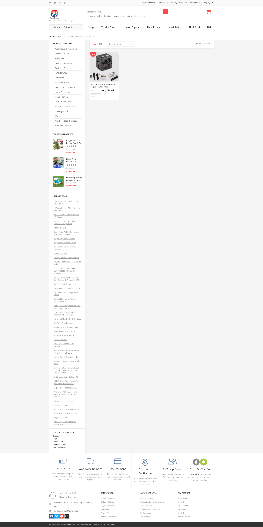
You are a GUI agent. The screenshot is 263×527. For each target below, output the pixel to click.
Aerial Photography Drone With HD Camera (66, 215)
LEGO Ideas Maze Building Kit (66, 377)
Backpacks (59, 58)
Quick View (115, 56)
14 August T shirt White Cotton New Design (66, 202)
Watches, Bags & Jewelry (66, 121)
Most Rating (175, 27)
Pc (61, 387)
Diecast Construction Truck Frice (67, 288)
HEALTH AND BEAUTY (65, 87)
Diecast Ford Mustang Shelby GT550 (66, 293)
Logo (56, 387)
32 (206, 44)
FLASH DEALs (61, 73)
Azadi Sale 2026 (60, 227)
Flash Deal (194, 27)
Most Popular (132, 27)
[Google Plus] (59, 2)
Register (56, 436)
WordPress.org (59, 447)
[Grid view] (94, 44)
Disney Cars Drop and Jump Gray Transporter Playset (67, 306)
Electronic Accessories (65, 63)
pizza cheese (67, 401)
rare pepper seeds (61, 405)
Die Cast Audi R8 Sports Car (65, 284)
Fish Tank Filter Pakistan (64, 323)
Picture (56, 401)
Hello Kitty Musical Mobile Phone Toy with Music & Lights (67, 351)
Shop (91, 27)
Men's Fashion (61, 97)
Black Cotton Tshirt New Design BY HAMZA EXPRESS (66, 233)
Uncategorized (61, 111)
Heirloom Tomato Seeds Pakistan (64, 344)
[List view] (100, 44)
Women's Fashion (63, 125)
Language (207, 3)
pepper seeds (71, 387)
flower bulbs (59, 327)
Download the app (196, 474)
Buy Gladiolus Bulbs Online (65, 242)
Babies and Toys (62, 53)
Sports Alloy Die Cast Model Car (67, 409)
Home (52, 36)
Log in (55, 438)
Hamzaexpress (109, 524)
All (209, 44)
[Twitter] (51, 2)
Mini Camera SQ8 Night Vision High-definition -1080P (103, 85)
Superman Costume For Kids (65, 413)
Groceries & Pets (62, 82)
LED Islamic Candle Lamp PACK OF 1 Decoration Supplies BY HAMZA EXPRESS (66, 370)
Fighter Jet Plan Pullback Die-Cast (67, 319)
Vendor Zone (108, 27)
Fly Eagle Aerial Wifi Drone (64, 331)
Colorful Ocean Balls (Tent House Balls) (67, 262)
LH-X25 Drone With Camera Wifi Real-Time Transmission (67, 382)
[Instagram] (64, 2)
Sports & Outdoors (63, 101)
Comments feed (59, 444)
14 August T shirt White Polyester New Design (67, 209)
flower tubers (72, 327)
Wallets (58, 116)
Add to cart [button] (115, 63)
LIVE (209, 27)
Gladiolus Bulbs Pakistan (64, 335)
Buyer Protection (148, 3)
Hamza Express (60, 339)
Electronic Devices (65, 36)
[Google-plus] (61, 516)
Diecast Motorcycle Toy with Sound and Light (65, 300)
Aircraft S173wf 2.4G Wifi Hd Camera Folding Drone (65, 222)
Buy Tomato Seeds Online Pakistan (64, 248)
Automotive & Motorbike (66, 49)
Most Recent (154, 27)
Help (160, 3)
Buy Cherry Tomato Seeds (64, 238)
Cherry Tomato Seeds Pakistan (66, 257)
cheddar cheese (60, 253)
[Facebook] (55, 2)
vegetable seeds (61, 417)
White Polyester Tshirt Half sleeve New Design (65, 422)
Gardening (59, 77)
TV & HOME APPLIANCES (66, 106)
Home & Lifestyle (62, 92)
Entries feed (58, 441)
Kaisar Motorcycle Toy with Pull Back (66, 362)
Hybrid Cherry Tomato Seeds (66, 357)
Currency (194, 3)
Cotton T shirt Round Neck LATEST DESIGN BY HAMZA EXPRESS (64, 270)
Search (165, 11)
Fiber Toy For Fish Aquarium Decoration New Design (65, 313)
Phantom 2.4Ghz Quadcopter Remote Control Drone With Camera (66, 394)
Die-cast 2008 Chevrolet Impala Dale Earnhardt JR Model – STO (66, 278)
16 (203, 44)
